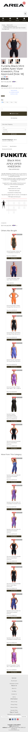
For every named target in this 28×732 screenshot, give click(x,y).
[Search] (25, 14)
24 (11, 102)
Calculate (14, 134)
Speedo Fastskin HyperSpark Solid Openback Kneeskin (12, 415)
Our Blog (14, 691)
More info (10, 85)
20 (7, 102)
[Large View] (3, 61)
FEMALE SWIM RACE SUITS (10, 26)
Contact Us (14, 694)
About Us (14, 688)
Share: (2, 76)
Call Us (14, 697)
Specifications (13, 146)
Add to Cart (14, 113)
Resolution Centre (14, 683)
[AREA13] (14, 5)
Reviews (4, 149)
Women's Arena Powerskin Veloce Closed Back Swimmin (14, 443)
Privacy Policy (14, 704)
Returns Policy (14, 707)
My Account (14, 680)
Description (5, 146)
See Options (14, 258)
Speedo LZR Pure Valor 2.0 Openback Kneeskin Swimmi (13, 476)
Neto (18, 730)
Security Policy (14, 710)
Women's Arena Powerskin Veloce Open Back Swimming (14, 585)
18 (3, 102)
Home (3, 25)
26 (15, 102)
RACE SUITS (10, 25)
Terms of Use (14, 701)
